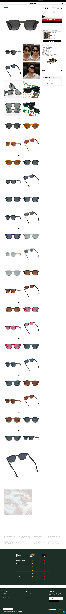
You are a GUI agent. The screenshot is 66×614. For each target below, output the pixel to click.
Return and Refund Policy (7, 594)
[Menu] (4, 3)
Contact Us (27, 597)
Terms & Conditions (6, 597)
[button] (64, 612)
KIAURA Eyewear (7, 611)
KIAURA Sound (28, 596)
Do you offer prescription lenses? (47, 72)
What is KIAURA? (28, 593)
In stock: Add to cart (52, 19)
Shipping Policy (5, 598)
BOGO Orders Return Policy (46, 68)
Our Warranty (44, 70)
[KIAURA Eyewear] (33, 3)
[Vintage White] (52, 35)
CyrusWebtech (20, 611)
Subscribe (54, 601)
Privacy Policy (5, 596)
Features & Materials (45, 45)
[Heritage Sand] (54, 35)
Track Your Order (28, 598)
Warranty (4, 593)
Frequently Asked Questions (30, 594)
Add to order (52, 41)
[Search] (5, 3)
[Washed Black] (51, 35)
